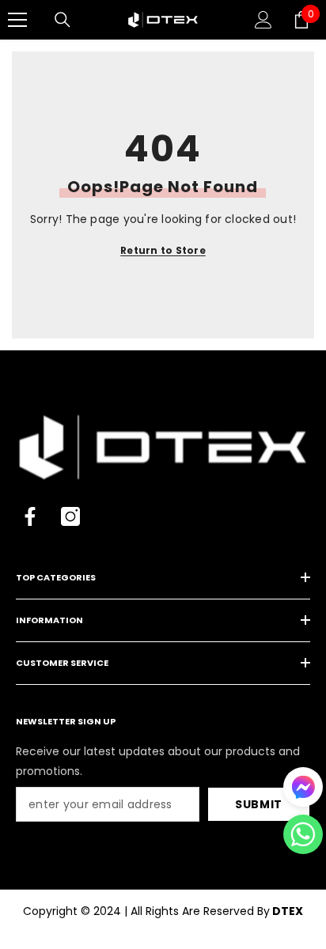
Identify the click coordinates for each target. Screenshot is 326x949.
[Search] (62, 19)
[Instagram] (70, 516)
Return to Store (163, 250)
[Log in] (263, 19)
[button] (303, 834)
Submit (258, 804)
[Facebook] (30, 516)
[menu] (17, 19)
